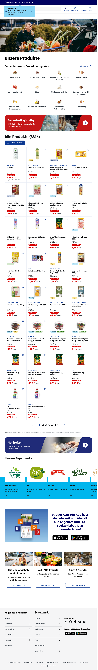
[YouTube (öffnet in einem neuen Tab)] (79, 621)
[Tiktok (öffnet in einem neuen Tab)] (75, 621)
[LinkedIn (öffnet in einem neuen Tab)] (84, 621)
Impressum (39, 662)
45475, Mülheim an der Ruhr (26, 2)
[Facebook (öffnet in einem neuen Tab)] (70, 621)
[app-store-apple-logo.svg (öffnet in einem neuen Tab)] (69, 632)
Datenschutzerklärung (53, 662)
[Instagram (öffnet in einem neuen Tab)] (65, 621)
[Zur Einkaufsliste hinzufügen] (23, 150)
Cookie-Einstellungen (14, 662)
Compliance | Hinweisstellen (48, 666)
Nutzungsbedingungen (69, 662)
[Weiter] (64, 425)
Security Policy (84, 662)
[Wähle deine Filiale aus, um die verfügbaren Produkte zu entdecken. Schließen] (31, 11)
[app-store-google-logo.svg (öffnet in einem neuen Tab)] (81, 632)
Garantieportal (28, 662)
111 (56, 424)
